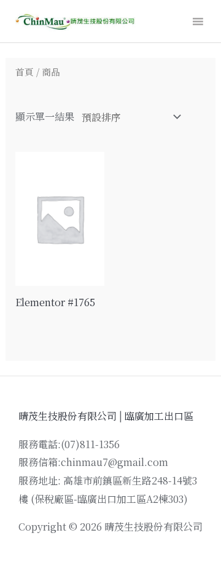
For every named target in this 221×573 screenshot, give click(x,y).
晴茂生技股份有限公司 (67, 416)
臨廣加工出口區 (159, 416)
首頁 (24, 71)
